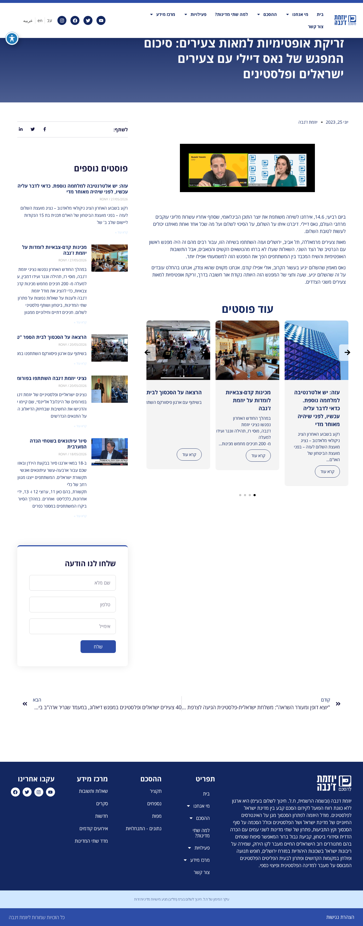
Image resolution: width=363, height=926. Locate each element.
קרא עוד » (121, 232)
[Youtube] (100, 20)
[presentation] (147, 352)
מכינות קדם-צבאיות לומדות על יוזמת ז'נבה (54, 250)
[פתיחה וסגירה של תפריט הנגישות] (12, 38)
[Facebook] (74, 20)
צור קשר (315, 26)
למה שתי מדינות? (231, 14)
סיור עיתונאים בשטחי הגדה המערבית (58, 444)
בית (320, 14)
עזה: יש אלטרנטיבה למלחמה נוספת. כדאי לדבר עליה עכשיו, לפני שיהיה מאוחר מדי (73, 189)
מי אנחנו (300, 14)
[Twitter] (87, 20)
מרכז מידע (165, 14)
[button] (255, 495)
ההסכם (270, 14)
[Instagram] (61, 20)
